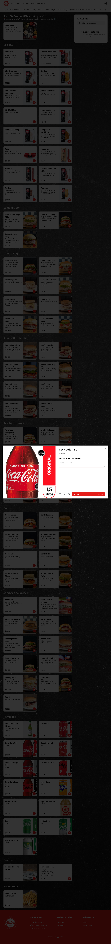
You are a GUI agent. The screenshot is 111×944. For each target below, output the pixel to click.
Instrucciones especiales (70, 458)
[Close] (106, 448)
